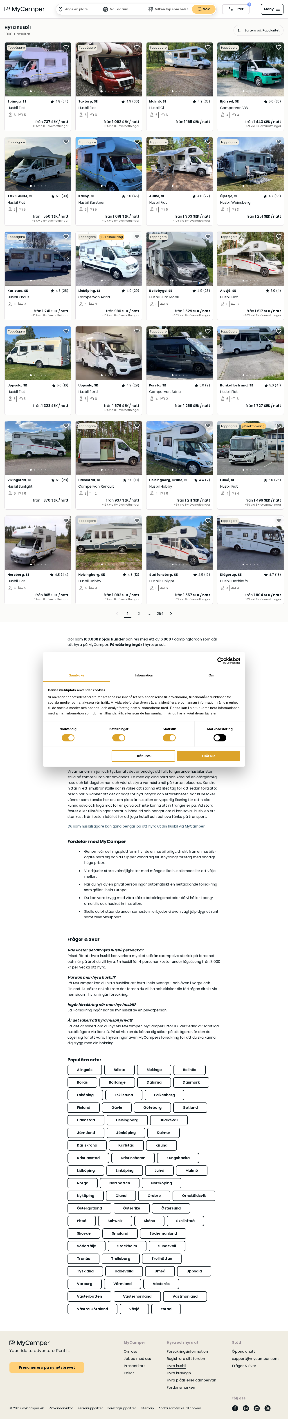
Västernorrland (137, 1296)
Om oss (130, 1351)
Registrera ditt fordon (186, 1358)
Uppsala (194, 1271)
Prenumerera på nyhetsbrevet (47, 1367)
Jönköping (126, 1132)
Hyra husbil (176, 1365)
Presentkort (134, 1365)
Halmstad (86, 1120)
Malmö (191, 1170)
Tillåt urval (143, 756)
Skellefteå (185, 1220)
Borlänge (117, 1082)
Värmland (122, 1283)
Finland (83, 1107)
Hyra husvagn (179, 1373)
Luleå (159, 1170)
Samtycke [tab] (76, 675)
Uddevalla (124, 1271)
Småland (120, 1233)
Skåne (149, 1220)
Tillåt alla (208, 756)
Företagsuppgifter (122, 1408)
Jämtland (86, 1132)
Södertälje (86, 1246)
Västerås (161, 1283)
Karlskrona (87, 1145)
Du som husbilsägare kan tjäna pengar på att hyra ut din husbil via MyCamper (136, 826)
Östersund (171, 1208)
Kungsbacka (178, 1157)
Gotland (190, 1107)
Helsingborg (127, 1120)
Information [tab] (144, 675)
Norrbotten (119, 1183)
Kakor (129, 1373)
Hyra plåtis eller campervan (191, 1380)
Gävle (116, 1107)
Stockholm (127, 1246)
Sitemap (147, 1408)
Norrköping (161, 1183)
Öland (120, 1195)
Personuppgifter (90, 1408)
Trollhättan (161, 1258)
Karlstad (126, 1145)
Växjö (134, 1309)
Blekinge (154, 1069)
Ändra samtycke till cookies (180, 1408)
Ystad (166, 1309)
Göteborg (152, 1107)
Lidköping (86, 1170)
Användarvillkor (61, 1408)
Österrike (131, 1208)
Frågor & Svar (244, 1365)
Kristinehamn (133, 1157)
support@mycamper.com (255, 1358)
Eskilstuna (124, 1095)
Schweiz (115, 1220)
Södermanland (163, 1233)
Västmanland (185, 1296)
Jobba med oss (137, 1358)
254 (160, 613)
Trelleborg (120, 1258)
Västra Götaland (92, 1309)
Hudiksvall (169, 1120)
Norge (82, 1183)
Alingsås (84, 1069)
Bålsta (119, 1069)
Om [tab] (211, 675)
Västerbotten (89, 1296)
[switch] (118, 737)
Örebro (154, 1195)
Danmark (191, 1082)
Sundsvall (167, 1246)
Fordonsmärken (181, 1387)
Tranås (83, 1258)
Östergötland (89, 1208)
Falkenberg (164, 1095)
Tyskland (85, 1271)
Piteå (81, 1220)
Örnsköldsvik (194, 1195)
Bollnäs (189, 1069)
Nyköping (85, 1195)
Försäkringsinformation (187, 1351)
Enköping (85, 1095)
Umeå (160, 1271)
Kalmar (163, 1132)
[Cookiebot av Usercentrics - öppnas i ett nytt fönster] (220, 660)
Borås (82, 1082)
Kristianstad (88, 1157)
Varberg (84, 1283)
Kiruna (161, 1145)
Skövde (84, 1233)
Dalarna (154, 1082)
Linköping (124, 1170)
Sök (206, 9)
